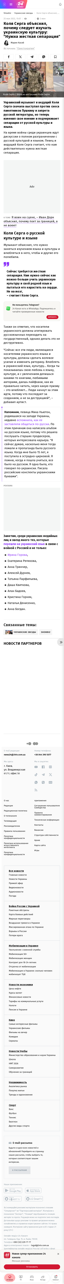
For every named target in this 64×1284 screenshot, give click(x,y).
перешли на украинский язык (24, 544)
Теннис (12, 1117)
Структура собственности (46, 835)
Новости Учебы (18, 1051)
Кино (12, 1020)
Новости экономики (21, 984)
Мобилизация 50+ (18, 954)
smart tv (13, 1199)
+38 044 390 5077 (42, 754)
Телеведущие (10, 821)
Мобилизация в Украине (23, 945)
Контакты (38, 825)
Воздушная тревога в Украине (24, 923)
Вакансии (38, 830)
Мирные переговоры (19, 918)
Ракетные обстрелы (19, 910)
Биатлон (13, 1121)
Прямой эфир (16, 883)
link (36, 767)
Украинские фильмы (19, 1028)
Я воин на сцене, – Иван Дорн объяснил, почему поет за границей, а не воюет (31, 221)
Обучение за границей (20, 1072)
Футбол (12, 1113)
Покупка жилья (16, 1090)
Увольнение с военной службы (25, 950)
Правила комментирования (43, 814)
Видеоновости (16, 887)
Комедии (13, 1036)
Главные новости (18, 875)
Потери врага (16, 935)
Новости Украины (18, 879)
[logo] (20, 4)
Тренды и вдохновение (20, 1095)
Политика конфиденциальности (14, 837)
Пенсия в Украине (18, 1009)
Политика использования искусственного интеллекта (16, 845)
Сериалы (13, 1041)
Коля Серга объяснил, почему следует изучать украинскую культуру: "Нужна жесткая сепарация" (48, 13)
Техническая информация (46, 820)
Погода (12, 896)
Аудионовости (16, 891)
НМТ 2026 (13, 1063)
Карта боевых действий (21, 914)
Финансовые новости (20, 997)
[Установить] (32, 1261)
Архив (37, 840)
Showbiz (8, 13)
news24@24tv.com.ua (14, 754)
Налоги (12, 1005)
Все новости (16, 870)
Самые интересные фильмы (23, 1024)
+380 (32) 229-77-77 (22, 1242)
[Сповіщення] (60, 4)
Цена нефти (15, 988)
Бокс (11, 1109)
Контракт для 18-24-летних (22, 962)
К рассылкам (19, 1170)
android (13, 1190)
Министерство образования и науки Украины (32, 1055)
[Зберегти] (55, 56)
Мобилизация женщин (20, 958)
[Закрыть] (58, 1254)
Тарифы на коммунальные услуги (26, 1001)
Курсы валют (15, 993)
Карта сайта (40, 845)
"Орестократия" (25, 48)
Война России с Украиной (24, 906)
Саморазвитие (16, 1068)
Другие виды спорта (19, 1126)
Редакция (8, 806)
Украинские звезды (23, 13)
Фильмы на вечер (18, 1032)
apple (34, 1190)
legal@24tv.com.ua (40, 1245)
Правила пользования (14, 831)
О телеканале (10, 816)
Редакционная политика (15, 811)
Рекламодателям (12, 826)
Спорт (12, 1105)
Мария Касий (17, 43)
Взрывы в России (18, 931)
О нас (6, 801)
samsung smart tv (34, 1199)
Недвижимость (18, 1082)
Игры (36, 851)
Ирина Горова (17, 555)
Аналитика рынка (18, 1086)
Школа (12, 1059)
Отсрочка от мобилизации (22, 966)
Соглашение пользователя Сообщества (47, 807)
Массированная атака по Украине (26, 927)
